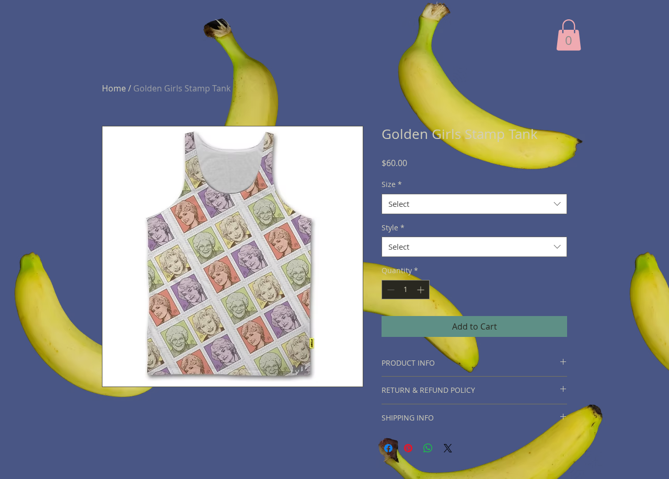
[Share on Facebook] (388, 448)
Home (114, 88)
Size (392, 184)
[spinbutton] (405, 290)
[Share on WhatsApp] (428, 448)
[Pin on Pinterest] (408, 448)
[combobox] (474, 204)
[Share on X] (448, 448)
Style (393, 227)
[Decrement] (389, 290)
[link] (569, 35)
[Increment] (421, 290)
